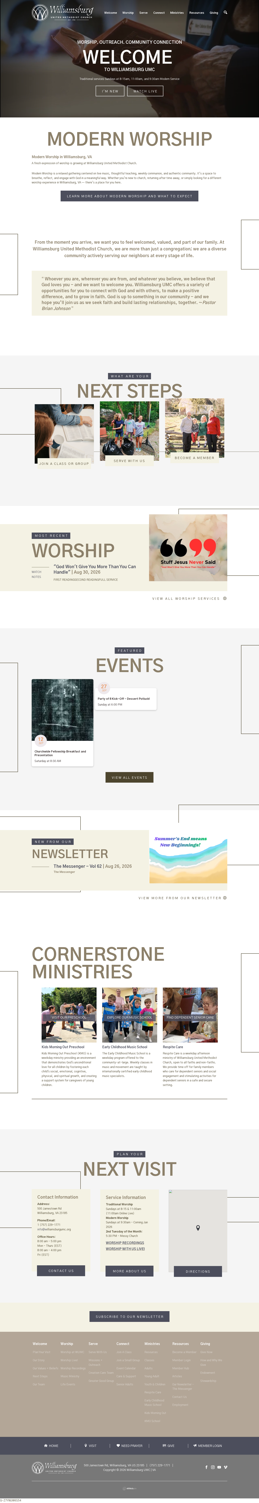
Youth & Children (154, 1384)
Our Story (39, 1360)
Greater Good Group (101, 1381)
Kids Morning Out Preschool (63, 1047)
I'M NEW (110, 91)
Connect (159, 12)
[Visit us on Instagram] (213, 1467)
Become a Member (184, 1352)
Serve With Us (98, 1352)
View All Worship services (187, 598)
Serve (143, 12)
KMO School (152, 1421)
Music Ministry (70, 1376)
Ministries (177, 12)
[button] (198, 1228)
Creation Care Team (101, 1372)
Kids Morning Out (155, 1413)
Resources (196, 12)
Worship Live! (69, 1360)
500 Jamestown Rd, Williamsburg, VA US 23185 (114, 1465)
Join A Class (124, 1352)
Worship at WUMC (72, 1352)
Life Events (68, 1384)
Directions (198, 1271)
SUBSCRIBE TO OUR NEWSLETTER (130, 1317)
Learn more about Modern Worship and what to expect (130, 196)
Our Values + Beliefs (45, 1368)
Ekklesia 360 (129, 1488)
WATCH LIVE (146, 91)
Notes (36, 577)
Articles (177, 1376)
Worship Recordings (73, 1368)
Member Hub (180, 1368)
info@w (42, 1229)
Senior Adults (124, 1384)
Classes (149, 1360)
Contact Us (61, 1271)
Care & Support (126, 1376)
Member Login (181, 1360)
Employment (180, 1405)
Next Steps (40, 1376)
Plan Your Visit (41, 1352)
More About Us (130, 1271)
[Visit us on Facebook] (206, 1467)
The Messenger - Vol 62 (78, 866)
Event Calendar (126, 1368)
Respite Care (173, 1047)
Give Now (206, 1352)
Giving (214, 12)
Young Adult (151, 1376)
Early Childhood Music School (124, 1047)
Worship (128, 12)
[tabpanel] (69, 1038)
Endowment (207, 1372)
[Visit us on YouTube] (219, 1467)
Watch (36, 572)
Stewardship (208, 1381)
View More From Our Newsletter (180, 898)
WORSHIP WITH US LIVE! (125, 1249)
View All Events (130, 777)
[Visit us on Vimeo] (225, 1467)
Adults (148, 1368)
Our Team (39, 1384)
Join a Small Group (128, 1360)
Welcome (110, 12)
